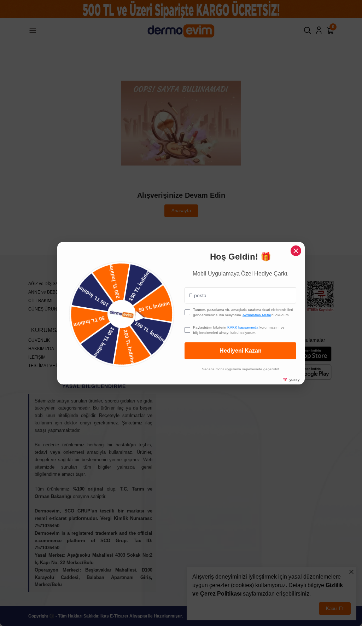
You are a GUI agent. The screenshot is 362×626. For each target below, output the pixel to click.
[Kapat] (296, 250)
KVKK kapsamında (242, 327)
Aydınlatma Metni (257, 315)
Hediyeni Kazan (241, 351)
